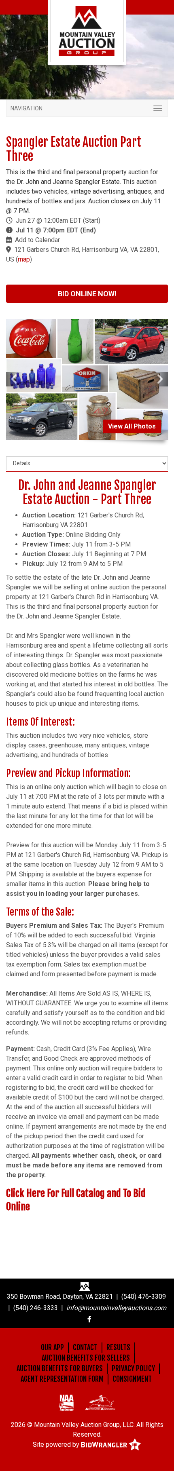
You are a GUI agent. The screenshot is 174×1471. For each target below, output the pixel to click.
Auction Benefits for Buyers (60, 1368)
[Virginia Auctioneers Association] (100, 1402)
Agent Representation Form (62, 1378)
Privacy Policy (133, 1368)
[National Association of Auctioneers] (66, 1402)
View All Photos (132, 426)
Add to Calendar (37, 240)
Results (118, 1347)
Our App (52, 1347)
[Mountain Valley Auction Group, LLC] (87, 30)
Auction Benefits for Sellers (86, 1357)
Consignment (132, 1378)
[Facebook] (89, 1319)
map (24, 259)
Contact (85, 1347)
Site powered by (57, 1444)
